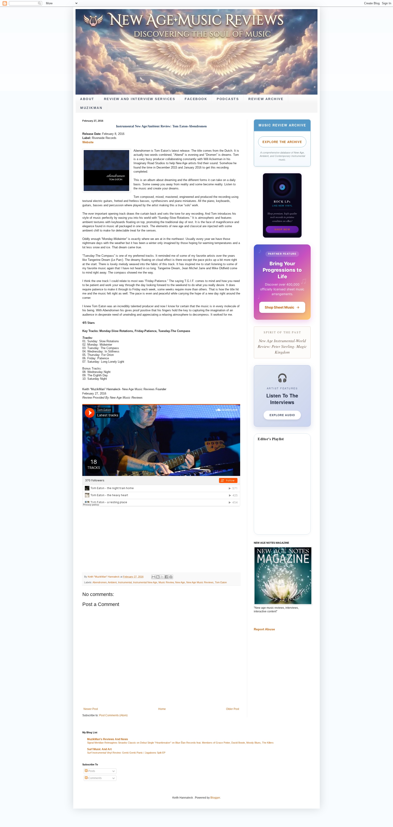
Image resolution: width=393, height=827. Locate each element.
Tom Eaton (221, 582)
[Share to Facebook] (166, 577)
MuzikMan (91, 108)
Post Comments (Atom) (113, 715)
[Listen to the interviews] (282, 395)
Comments (95, 778)
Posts (91, 771)
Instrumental (125, 582)
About (87, 99)
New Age (180, 582)
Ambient (112, 582)
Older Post (232, 709)
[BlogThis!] (158, 577)
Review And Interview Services (139, 99)
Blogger (215, 797)
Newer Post (90, 709)
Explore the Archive (282, 142)
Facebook (196, 99)
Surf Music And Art (99, 749)
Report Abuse (264, 629)
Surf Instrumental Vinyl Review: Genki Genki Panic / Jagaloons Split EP (126, 752)
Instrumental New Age (145, 582)
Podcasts (228, 99)
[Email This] (153, 577)
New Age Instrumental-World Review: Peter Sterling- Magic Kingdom (282, 346)
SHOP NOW (282, 229)
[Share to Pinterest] (171, 577)
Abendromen (100, 582)
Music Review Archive (282, 125)
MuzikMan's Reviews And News (107, 739)
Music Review (166, 582)
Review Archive (265, 99)
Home (162, 709)
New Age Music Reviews (200, 582)
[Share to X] (162, 577)
